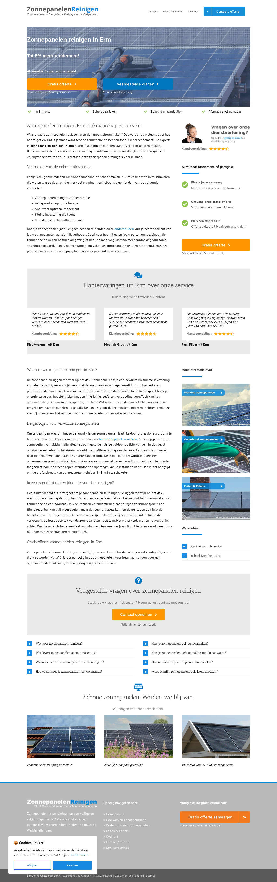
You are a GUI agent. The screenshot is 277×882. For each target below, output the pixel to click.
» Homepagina (113, 814)
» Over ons (111, 836)
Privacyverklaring (103, 875)
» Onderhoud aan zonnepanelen (126, 825)
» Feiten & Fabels (116, 831)
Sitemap (150, 875)
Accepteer (72, 865)
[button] (216, 546)
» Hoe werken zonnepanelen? (124, 820)
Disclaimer (121, 875)
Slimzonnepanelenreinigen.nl (44, 875)
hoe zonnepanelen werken (118, 439)
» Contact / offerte (116, 842)
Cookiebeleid (79, 855)
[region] (52, 855)
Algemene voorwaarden (77, 875)
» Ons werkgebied (116, 848)
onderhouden (124, 229)
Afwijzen (32, 865)
